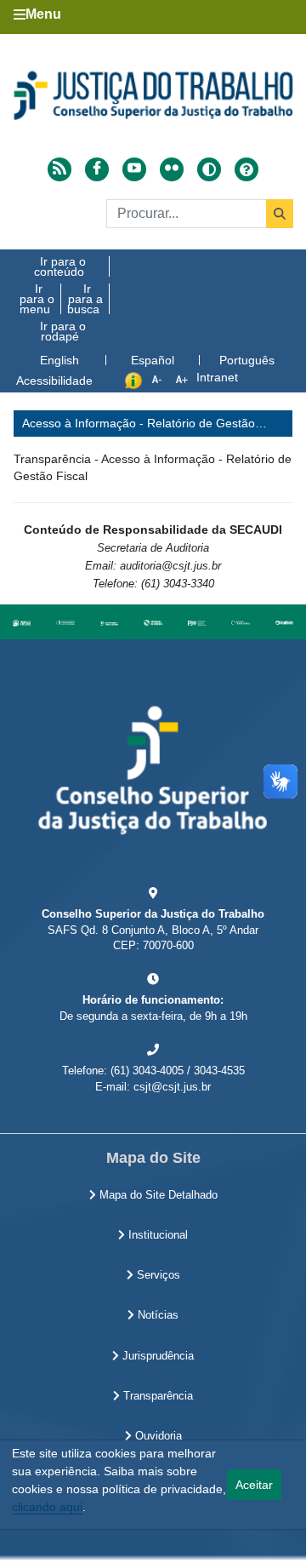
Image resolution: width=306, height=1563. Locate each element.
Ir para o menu (37, 299)
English (59, 360)
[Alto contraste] (209, 169)
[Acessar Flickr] (172, 169)
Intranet (217, 377)
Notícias (156, 1315)
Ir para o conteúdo (60, 266)
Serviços (156, 1275)
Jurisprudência (156, 1356)
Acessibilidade (54, 380)
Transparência (156, 1396)
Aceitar (254, 1484)
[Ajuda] (246, 169)
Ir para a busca (85, 299)
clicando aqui (47, 1507)
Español (152, 360)
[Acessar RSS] (59, 169)
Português (247, 360)
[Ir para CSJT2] (153, 95)
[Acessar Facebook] (97, 169)
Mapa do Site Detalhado (157, 1195)
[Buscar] (279, 213)
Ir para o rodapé (63, 331)
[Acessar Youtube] (134, 169)
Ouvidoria (157, 1436)
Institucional (156, 1235)
